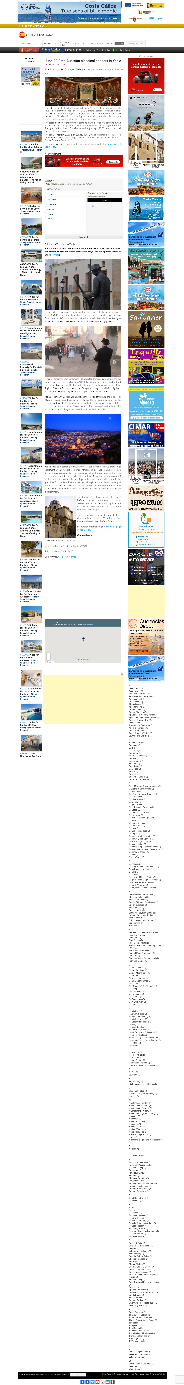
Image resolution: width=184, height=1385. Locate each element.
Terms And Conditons (121, 1374)
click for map (53, 254)
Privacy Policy (134, 1374)
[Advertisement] (83, 699)
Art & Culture (106, 43)
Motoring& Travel (64, 43)
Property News (51, 43)
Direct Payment (107, 1374)
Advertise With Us (159, 1374)
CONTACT (28, 26)
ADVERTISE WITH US (40, 26)
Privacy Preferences (77, 1375)
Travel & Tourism (90, 43)
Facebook (83, 237)
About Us (148, 1374)
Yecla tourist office (67, 556)
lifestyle (76, 43)
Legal (142, 1374)
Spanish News (26, 43)
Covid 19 (37, 43)
